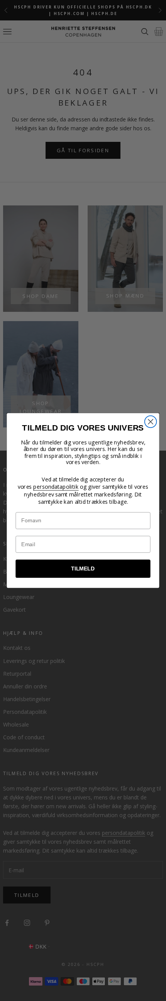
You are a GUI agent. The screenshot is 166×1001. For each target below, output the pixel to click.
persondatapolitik (56, 486)
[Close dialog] (151, 422)
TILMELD (83, 569)
